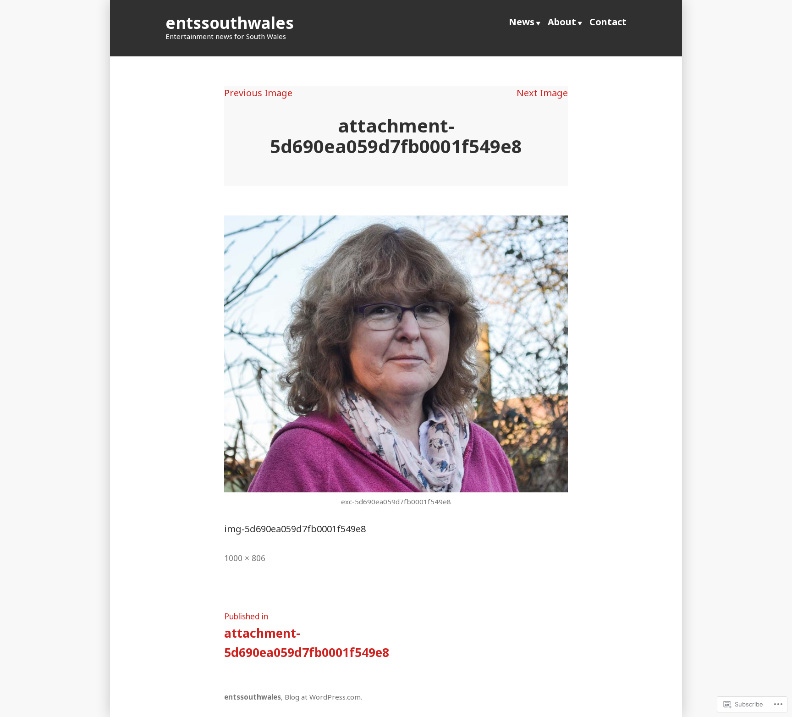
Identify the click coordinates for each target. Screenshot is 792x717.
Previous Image (258, 93)
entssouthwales (229, 22)
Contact (608, 22)
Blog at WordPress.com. (323, 696)
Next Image (542, 93)
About (562, 22)
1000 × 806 (244, 557)
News (521, 22)
